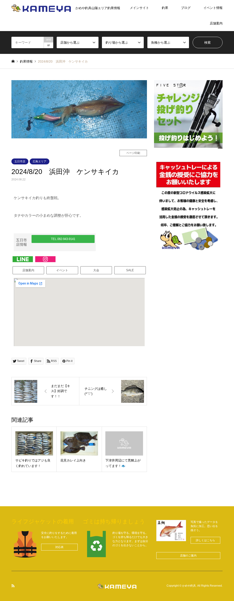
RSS (13, 585)
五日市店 (19, 161)
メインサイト (139, 8)
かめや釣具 (189, 586)
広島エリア (39, 161)
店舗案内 (216, 23)
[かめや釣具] (117, 585)
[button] (63, 239)
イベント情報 (213, 8)
